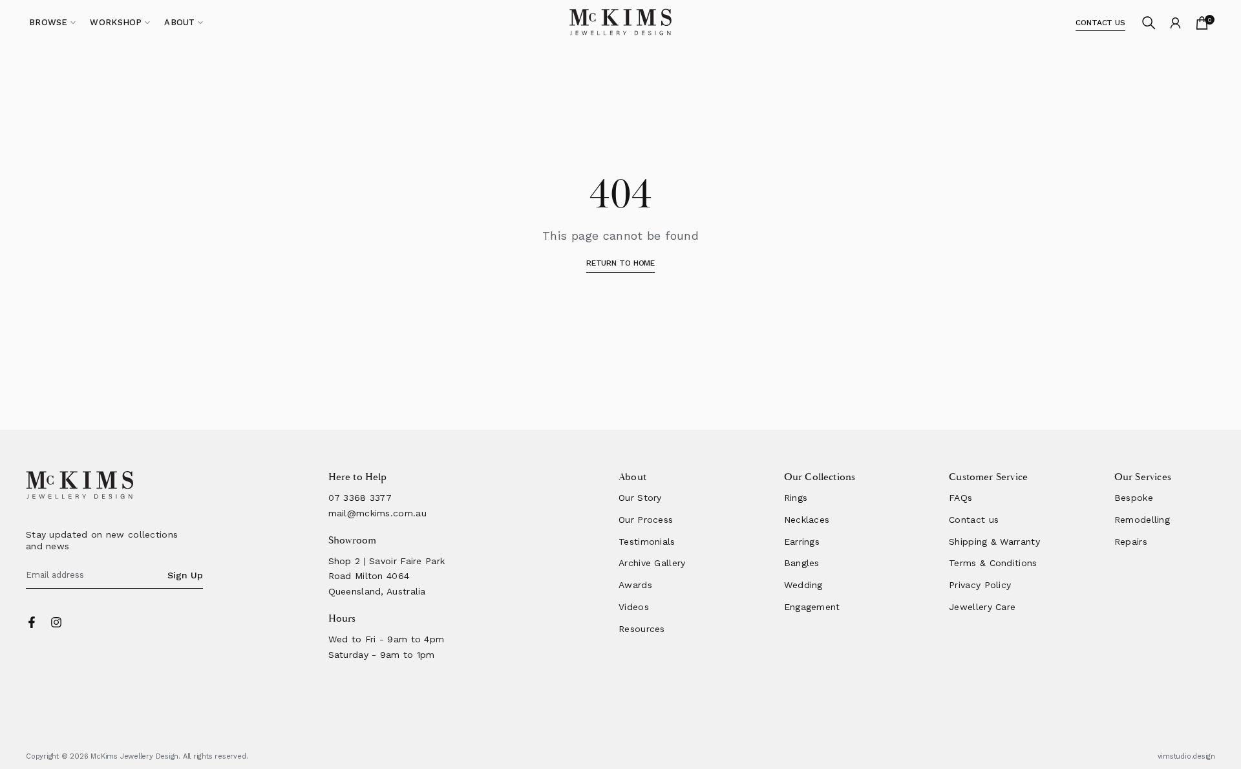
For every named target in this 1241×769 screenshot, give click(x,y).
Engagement (812, 607)
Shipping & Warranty (994, 541)
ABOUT (179, 22)
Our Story (640, 497)
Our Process (646, 519)
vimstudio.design (1186, 756)
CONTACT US (1100, 22)
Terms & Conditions (993, 563)
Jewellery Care (982, 607)
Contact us (974, 519)
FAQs (960, 497)
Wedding (803, 585)
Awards (635, 585)
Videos (634, 607)
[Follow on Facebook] (31, 622)
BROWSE (48, 22)
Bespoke (1133, 497)
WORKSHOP (116, 22)
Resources (642, 629)
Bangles (802, 563)
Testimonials (647, 541)
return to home (620, 263)
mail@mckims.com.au (377, 513)
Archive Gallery (652, 563)
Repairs (1130, 541)
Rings (796, 497)
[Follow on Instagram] (56, 622)
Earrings (802, 541)
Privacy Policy (980, 585)
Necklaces (807, 519)
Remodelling (1142, 519)
